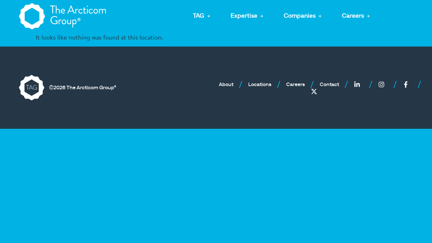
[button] (202, 16)
